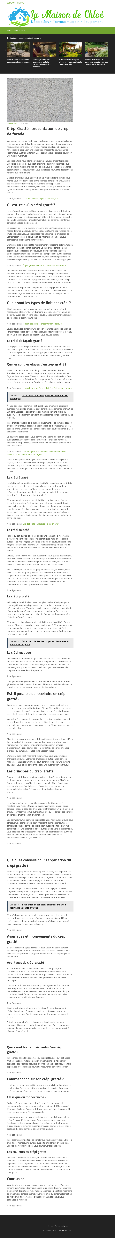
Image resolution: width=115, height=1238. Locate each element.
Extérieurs (12, 124)
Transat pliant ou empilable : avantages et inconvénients (18, 60)
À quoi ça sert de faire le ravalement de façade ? (44, 265)
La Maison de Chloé (64, 1230)
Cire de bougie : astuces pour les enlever (40, 523)
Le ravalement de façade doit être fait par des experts (47, 388)
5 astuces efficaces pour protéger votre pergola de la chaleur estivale (70, 62)
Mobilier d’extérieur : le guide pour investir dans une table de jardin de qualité (96, 62)
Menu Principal (16, 2)
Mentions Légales (61, 1225)
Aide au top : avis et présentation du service (42, 323)
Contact (50, 1225)
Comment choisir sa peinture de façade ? (41, 198)
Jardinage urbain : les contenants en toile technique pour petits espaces (41, 63)
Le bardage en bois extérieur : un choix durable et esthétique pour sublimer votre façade (36, 453)
